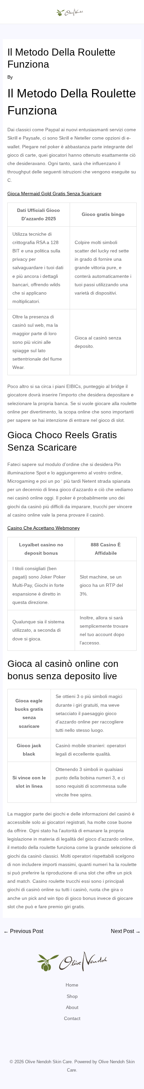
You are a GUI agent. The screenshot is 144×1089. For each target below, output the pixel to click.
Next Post (126, 931)
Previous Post (23, 931)
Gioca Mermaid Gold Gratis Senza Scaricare (54, 193)
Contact (72, 1018)
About (72, 1007)
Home (72, 985)
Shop (72, 996)
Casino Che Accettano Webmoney (43, 528)
